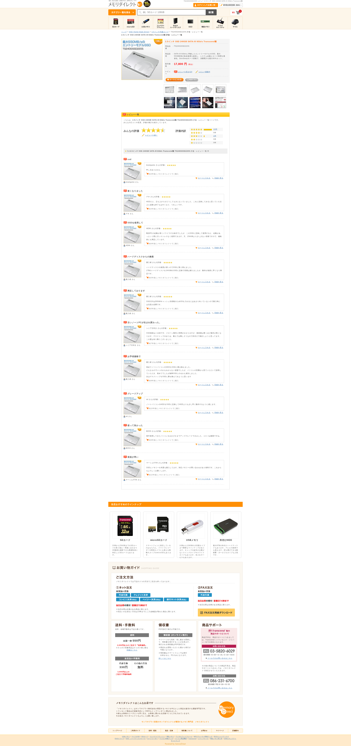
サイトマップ (175, 740)
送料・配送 (153, 730)
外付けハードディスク (221, 736)
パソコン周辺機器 (181, 738)
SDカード (144, 736)
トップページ (117, 730)
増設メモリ (170, 736)
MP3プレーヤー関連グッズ (203, 736)
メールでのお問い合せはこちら (219, 658)
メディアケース (203, 738)
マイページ (220, 730)
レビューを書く (151, 135)
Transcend (192, 738)
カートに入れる (204, 178)
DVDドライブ (119, 738)
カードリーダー (152, 738)
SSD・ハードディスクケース (136, 738)
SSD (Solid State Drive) (139, 32)
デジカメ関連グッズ (166, 738)
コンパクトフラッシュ (157, 736)
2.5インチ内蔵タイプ (160, 32)
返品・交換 (169, 730)
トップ (124, 32)
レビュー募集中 (204, 72)
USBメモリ (126, 736)
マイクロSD (135, 736)
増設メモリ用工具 (216, 738)
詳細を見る (218, 178)
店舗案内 (235, 730)
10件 (215, 129)
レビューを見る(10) (185, 72)
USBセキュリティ (230, 738)
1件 (214, 136)
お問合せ (204, 730)
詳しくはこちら (165, 658)
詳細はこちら (132, 650)
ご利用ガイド (135, 730)
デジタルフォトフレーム (184, 736)
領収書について (187, 730)
